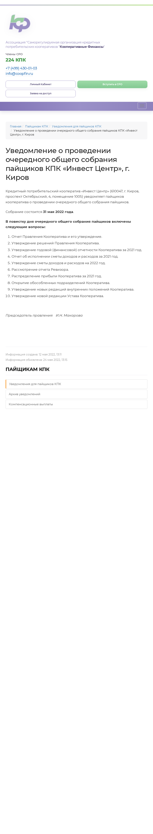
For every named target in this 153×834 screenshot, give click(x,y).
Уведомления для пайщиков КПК (76, 126)
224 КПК (16, 60)
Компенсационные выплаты (31, 404)
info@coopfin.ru (19, 73)
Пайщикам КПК (36, 126)
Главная (15, 126)
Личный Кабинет (40, 84)
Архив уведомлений (24, 394)
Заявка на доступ (40, 93)
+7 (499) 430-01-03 (21, 68)
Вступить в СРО (112, 84)
